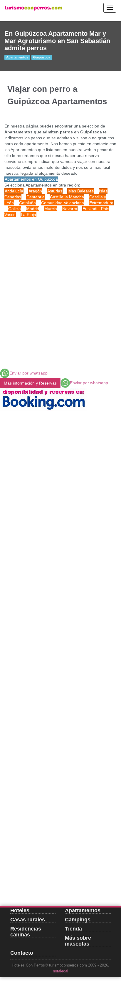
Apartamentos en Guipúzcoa (31, 179)
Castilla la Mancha (67, 196)
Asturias (54, 191)
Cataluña (27, 202)
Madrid (32, 208)
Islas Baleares (81, 191)
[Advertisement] (60, 284)
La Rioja (28, 214)
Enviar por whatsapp (28, 373)
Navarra (69, 208)
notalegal (60, 971)
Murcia (50, 208)
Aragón (35, 191)
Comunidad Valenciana (62, 202)
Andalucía (14, 191)
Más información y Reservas (30, 383)
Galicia (14, 208)
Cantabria (35, 196)
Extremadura (101, 202)
